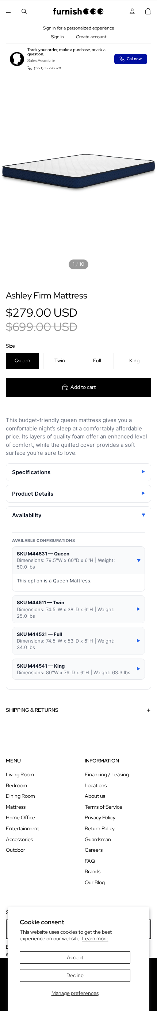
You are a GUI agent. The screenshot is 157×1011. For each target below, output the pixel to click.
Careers (94, 850)
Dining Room (20, 796)
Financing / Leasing (107, 774)
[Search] (24, 11)
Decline (75, 975)
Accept (75, 957)
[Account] (132, 11)
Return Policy (100, 828)
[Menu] (8, 11)
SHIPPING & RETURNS (32, 710)
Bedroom (16, 785)
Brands (92, 871)
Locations (96, 785)
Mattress (16, 807)
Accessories (19, 839)
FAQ (90, 861)
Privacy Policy (100, 817)
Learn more (95, 938)
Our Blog (95, 882)
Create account (91, 37)
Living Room (20, 774)
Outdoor (15, 850)
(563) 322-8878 (47, 68)
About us (95, 796)
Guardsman (98, 839)
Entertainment (22, 828)
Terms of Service (103, 807)
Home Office (20, 817)
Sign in (57, 37)
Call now (134, 58)
